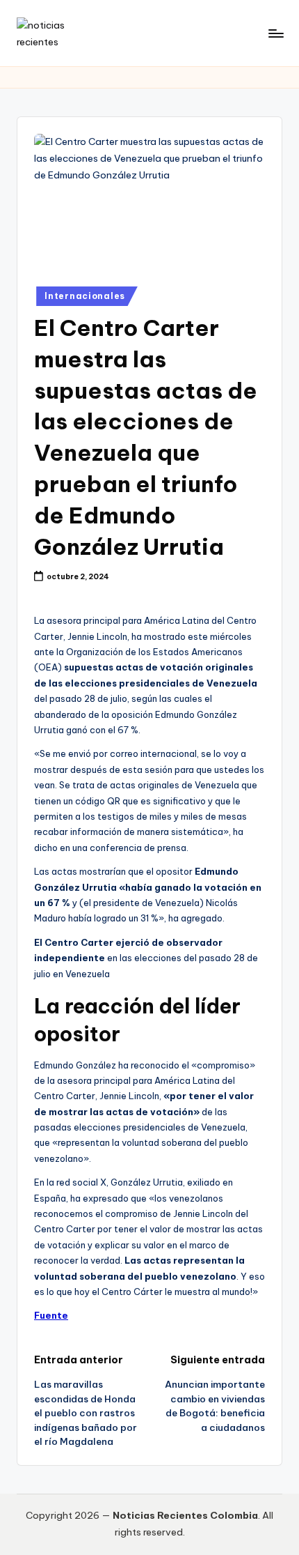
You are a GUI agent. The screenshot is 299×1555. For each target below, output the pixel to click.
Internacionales (85, 296)
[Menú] (275, 33)
